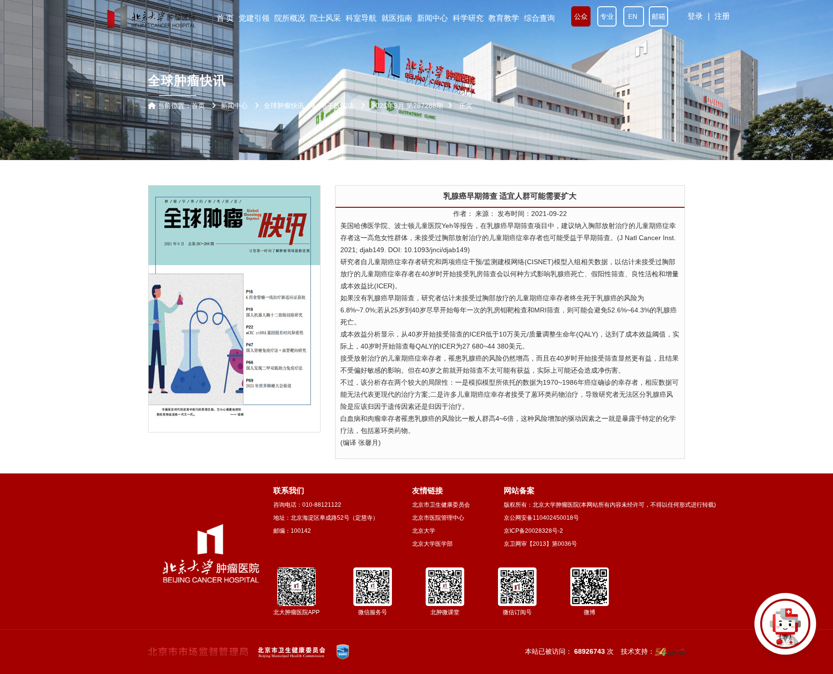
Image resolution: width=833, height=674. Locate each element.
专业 (607, 16)
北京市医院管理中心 (438, 517)
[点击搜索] (785, 626)
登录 (695, 16)
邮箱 (658, 16)
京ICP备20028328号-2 (533, 530)
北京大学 (423, 530)
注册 (722, 16)
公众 (581, 16)
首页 (198, 105)
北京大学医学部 (432, 543)
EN (633, 16)
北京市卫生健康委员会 (441, 504)
